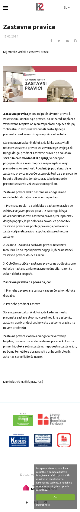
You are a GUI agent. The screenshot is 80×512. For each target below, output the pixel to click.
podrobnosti (43, 504)
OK (55, 497)
